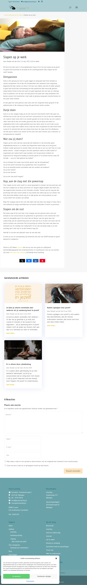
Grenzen (49, 536)
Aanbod (11, 529)
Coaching (13, 532)
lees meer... (10, 333)
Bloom (61, 582)
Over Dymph (13, 555)
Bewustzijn (50, 526)
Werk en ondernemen (53, 554)
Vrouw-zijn (49, 550)
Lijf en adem (18, 15)
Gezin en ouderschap (53, 533)
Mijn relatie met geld (19, 541)
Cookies (62, 573)
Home (6, 15)
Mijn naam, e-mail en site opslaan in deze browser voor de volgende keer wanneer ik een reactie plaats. (42, 461)
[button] (56, 558)
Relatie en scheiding (53, 543)
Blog (11, 15)
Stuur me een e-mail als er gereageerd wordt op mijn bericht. (28, 466)
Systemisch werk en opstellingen (57, 547)
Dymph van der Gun (13, 61)
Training (13, 539)
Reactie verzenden (73, 471)
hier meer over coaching (18, 252)
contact (19, 247)
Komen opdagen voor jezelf (58, 307)
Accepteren (16, 576)
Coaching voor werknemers (19, 548)
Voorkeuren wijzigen (44, 576)
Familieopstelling (16, 535)
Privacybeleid (30, 581)
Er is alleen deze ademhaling (18, 364)
